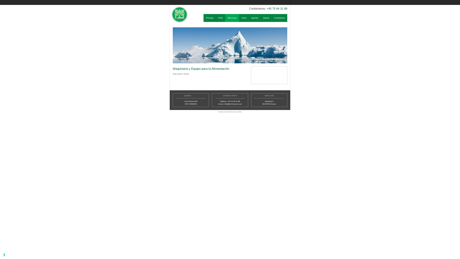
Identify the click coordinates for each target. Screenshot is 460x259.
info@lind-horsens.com (233, 104)
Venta (244, 18)
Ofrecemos (232, 18)
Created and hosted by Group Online (230, 112)
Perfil (220, 18)
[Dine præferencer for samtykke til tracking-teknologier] (4, 255)
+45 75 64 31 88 (277, 8)
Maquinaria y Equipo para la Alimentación (201, 69)
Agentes (254, 18)
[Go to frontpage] (179, 14)
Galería (266, 18)
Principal (209, 18)
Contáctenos (279, 18)
